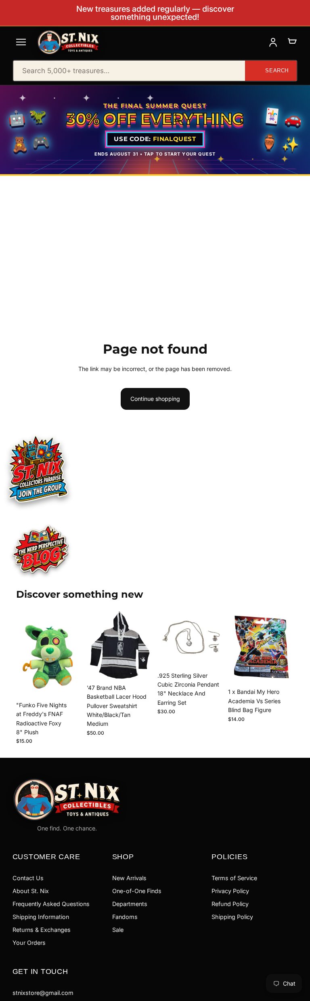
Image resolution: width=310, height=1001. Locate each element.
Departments (129, 903)
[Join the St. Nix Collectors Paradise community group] (37, 468)
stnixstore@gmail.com (43, 992)
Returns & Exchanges (42, 929)
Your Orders (29, 942)
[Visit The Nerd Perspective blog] (40, 550)
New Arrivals (129, 878)
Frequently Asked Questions (51, 903)
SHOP (123, 856)
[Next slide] (144, 645)
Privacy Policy (230, 890)
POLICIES (229, 856)
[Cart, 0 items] (292, 42)
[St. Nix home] (68, 42)
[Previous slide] (96, 645)
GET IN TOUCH (40, 971)
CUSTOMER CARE (46, 856)
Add (76, 684)
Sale (118, 929)
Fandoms (125, 916)
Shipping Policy (232, 916)
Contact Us (28, 878)
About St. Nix (31, 890)
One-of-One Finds (136, 890)
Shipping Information (41, 916)
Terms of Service (234, 878)
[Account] (273, 42)
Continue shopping (155, 398)
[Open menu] (21, 42)
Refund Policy (230, 903)
